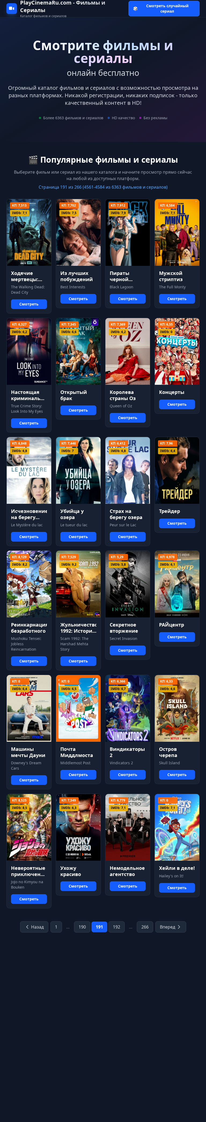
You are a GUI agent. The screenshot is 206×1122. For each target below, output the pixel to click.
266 (145, 927)
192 (116, 927)
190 (82, 927)
